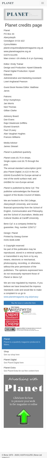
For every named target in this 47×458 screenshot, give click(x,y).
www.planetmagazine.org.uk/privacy (21, 297)
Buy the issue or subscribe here (23, 303)
